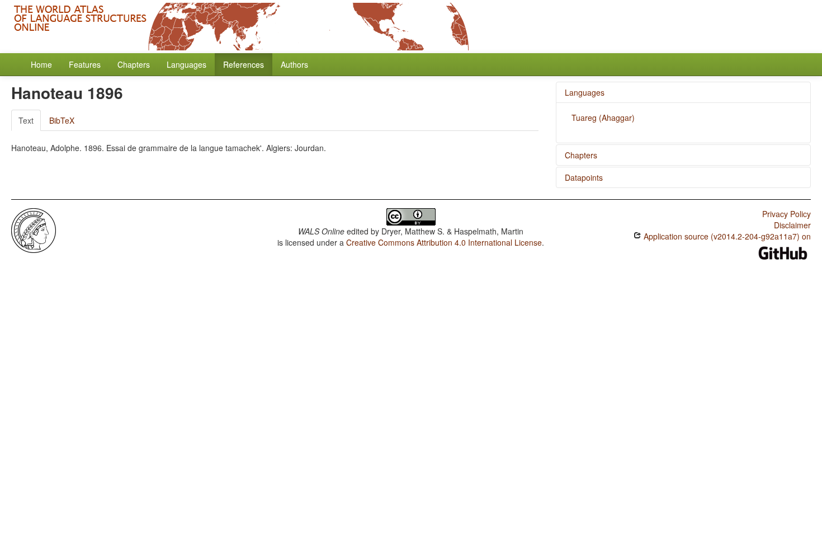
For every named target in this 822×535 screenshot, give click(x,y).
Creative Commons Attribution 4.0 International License (444, 242)
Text (26, 120)
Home (41, 64)
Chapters (133, 64)
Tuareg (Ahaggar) (603, 117)
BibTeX (61, 120)
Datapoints (584, 177)
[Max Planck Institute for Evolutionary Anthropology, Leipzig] (33, 229)
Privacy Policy (786, 213)
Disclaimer (792, 225)
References (243, 64)
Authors (294, 64)
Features (85, 64)
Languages (186, 64)
